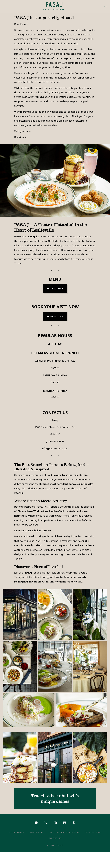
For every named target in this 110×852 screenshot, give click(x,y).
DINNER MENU (36, 832)
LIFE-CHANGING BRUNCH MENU (64, 832)
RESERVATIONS (55, 316)
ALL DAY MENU (55, 289)
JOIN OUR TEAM (93, 832)
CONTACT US (55, 838)
